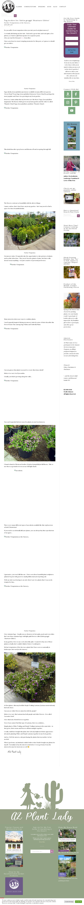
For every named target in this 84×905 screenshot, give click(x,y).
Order (60, 827)
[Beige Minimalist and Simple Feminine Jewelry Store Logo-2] (14, 886)
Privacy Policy (72, 81)
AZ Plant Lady (8, 25)
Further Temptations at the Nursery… (17, 23)
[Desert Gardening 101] (14, 849)
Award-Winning (67, 853)
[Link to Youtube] (9, 26)
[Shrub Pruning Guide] (14, 860)
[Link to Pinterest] (4, 26)
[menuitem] (5, 6)
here (22, 38)
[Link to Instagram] (7, 26)
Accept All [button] (78, 901)
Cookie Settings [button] (69, 901)
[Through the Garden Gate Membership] (14, 837)
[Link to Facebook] (2, 26)
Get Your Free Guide (72, 51)
